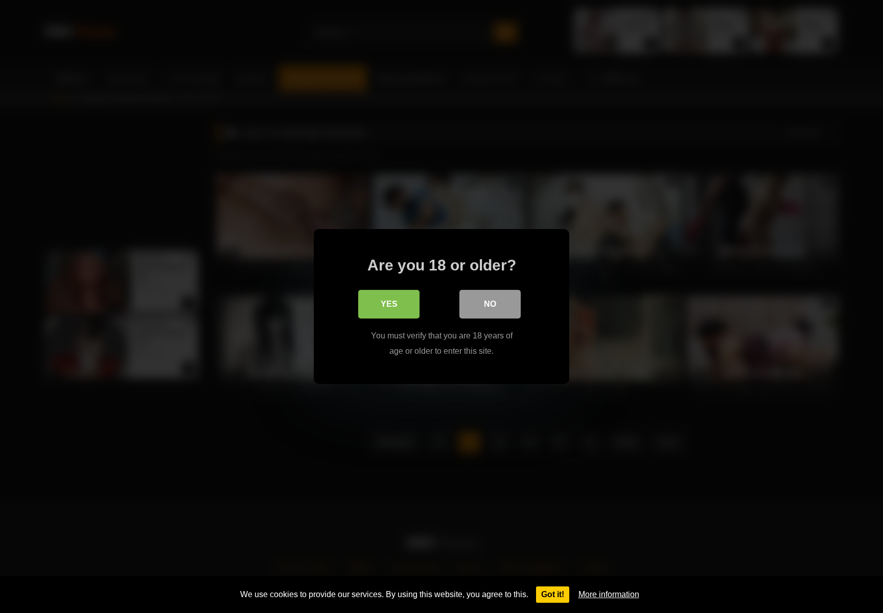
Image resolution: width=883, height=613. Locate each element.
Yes (389, 304)
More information (608, 594)
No (490, 304)
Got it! (552, 594)
